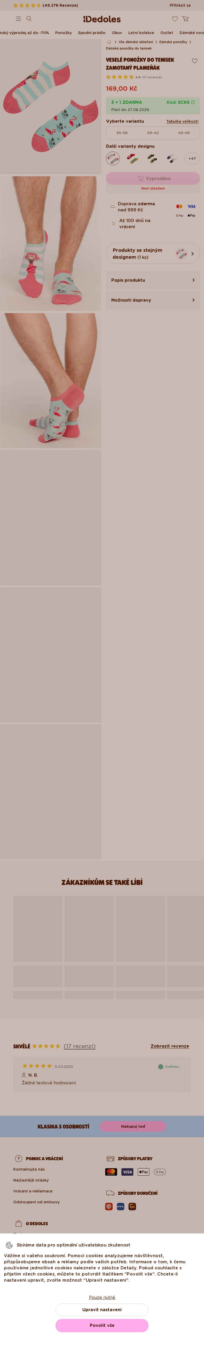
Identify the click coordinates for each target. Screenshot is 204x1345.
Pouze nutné (102, 1297)
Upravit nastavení (102, 1309)
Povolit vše (102, 1325)
